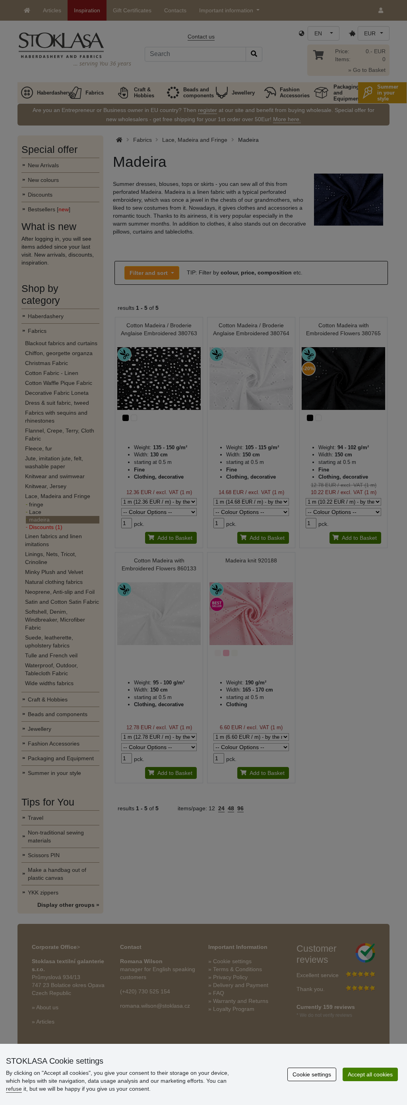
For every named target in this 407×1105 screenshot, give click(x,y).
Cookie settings (312, 1074)
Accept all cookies (370, 1074)
